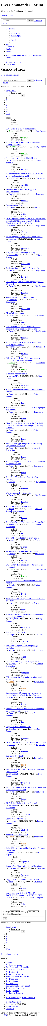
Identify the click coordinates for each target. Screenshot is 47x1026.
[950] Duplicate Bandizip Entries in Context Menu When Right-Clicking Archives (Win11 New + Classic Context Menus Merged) (26, 221)
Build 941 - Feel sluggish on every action (22, 538)
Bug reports (40, 178)
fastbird (11, 524)
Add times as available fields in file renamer (23, 158)
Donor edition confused (15, 632)
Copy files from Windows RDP (18, 727)
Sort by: (24, 912)
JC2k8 (11, 650)
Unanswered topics (13, 62)
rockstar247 (13, 376)
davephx (12, 634)
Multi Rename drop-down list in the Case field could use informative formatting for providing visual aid (24, 425)
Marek (11, 682)
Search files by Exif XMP (16, 819)
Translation (10, 302)
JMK (11, 897)
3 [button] (6, 102)
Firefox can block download (17, 834)
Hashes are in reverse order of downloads (22, 268)
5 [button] (6, 107)
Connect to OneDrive (14, 205)
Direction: (7, 914)
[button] (11, 91)
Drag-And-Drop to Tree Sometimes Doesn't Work (25, 522)
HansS (11, 585)
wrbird (11, 207)
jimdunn (12, 482)
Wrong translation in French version (20, 297)
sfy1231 (12, 225)
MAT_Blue (13, 255)
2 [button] (6, 100)
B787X (11, 509)
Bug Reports (41, 131)
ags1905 (12, 178)
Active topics (11, 64)
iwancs (11, 540)
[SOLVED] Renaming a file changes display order (26, 742)
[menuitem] (18, 33)
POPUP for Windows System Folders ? (21, 803)
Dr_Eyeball (13, 619)
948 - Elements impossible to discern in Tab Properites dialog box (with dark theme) (23, 328)
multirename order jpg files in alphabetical (22, 661)
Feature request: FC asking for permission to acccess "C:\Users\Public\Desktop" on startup (24, 694)
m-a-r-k (11, 315)
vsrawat (12, 554)
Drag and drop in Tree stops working (20, 252)
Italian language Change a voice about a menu (24, 237)
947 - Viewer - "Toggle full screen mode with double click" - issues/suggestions (24, 359)
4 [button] (6, 105)
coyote (11, 792)
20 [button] (7, 111)
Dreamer (12, 131)
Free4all (12, 160)
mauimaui (12, 239)
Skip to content (7, 15)
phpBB (4, 1015)
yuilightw (12, 664)
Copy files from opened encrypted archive (22, 879)
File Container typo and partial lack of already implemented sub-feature (24, 444)
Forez (11, 394)
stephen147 (13, 852)
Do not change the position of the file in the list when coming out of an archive (24, 175)
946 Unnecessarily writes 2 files (18, 493)
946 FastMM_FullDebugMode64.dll (20, 506)
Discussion (39, 194)
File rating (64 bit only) (15, 756)
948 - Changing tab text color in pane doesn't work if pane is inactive (23, 343)
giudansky (13, 821)
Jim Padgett (13, 805)
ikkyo (11, 603)
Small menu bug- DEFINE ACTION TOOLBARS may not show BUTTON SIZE (24, 894)
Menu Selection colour (15, 313)
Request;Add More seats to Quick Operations (24, 866)
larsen (11, 697)
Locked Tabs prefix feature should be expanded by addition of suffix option (25, 710)
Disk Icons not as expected (16, 374)
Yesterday (12, 868)
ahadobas (12, 729)
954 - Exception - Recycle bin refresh (21, 129)
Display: (6, 912)
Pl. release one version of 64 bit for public (22, 551)
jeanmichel (13, 300)
